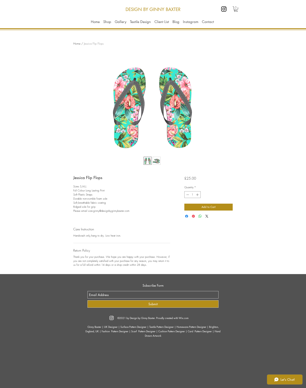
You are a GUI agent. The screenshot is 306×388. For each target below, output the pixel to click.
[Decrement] (187, 194)
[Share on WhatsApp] (200, 216)
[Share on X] (207, 216)
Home (76, 43)
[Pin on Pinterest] (193, 216)
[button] (236, 9)
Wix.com (184, 318)
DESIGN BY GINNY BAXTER (153, 9)
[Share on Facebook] (187, 216)
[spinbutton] (192, 194)
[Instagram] (223, 9)
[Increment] (197, 194)
